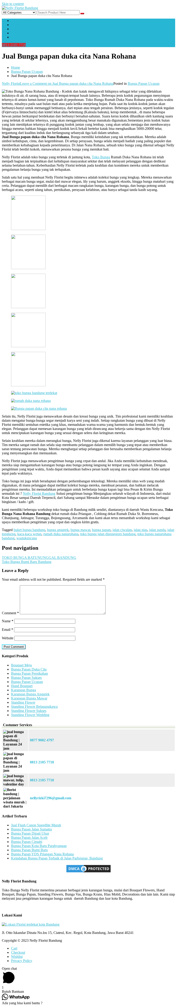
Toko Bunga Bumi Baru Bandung (26, 562)
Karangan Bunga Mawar (29, 698)
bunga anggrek (58, 530)
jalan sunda (157, 530)
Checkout (18, 952)
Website (7, 638)
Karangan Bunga (23, 690)
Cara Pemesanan (23, 33)
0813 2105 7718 (14, 45)
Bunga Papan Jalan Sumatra (31, 829)
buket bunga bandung (29, 530)
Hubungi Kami (22, 37)
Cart (14, 948)
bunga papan (101, 530)
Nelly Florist (11, 83)
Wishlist (17, 957)
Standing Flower (23, 702)
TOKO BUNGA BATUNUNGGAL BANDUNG (39, 558)
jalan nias (140, 530)
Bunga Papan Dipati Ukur (30, 833)
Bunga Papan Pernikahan (29, 673)
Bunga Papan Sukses (26, 678)
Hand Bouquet (21, 686)
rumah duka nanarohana (60, 534)
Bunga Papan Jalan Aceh (29, 837)
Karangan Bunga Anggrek (30, 694)
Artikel (16, 25)
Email (7, 630)
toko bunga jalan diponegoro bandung (108, 534)
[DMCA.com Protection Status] (88, 872)
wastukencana (26, 538)
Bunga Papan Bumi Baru (29, 850)
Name (7, 621)
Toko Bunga (20, 29)
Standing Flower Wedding (30, 715)
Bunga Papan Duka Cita (29, 669)
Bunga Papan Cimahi (26, 842)
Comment (10, 613)
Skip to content (13, 4)
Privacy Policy (21, 961)
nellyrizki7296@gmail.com (50, 798)
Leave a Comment (66, 83)
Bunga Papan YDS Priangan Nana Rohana (42, 854)
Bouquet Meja (21, 665)
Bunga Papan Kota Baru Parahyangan (39, 846)
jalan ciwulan (122, 530)
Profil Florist (20, 21)
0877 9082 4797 (42, 740)
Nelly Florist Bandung (39, 493)
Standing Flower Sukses (28, 711)
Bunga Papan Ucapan (143, 83)
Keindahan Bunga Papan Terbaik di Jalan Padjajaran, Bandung (57, 858)
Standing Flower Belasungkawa (34, 706)
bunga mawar (80, 530)
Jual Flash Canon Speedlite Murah (36, 825)
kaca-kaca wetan (29, 534)
